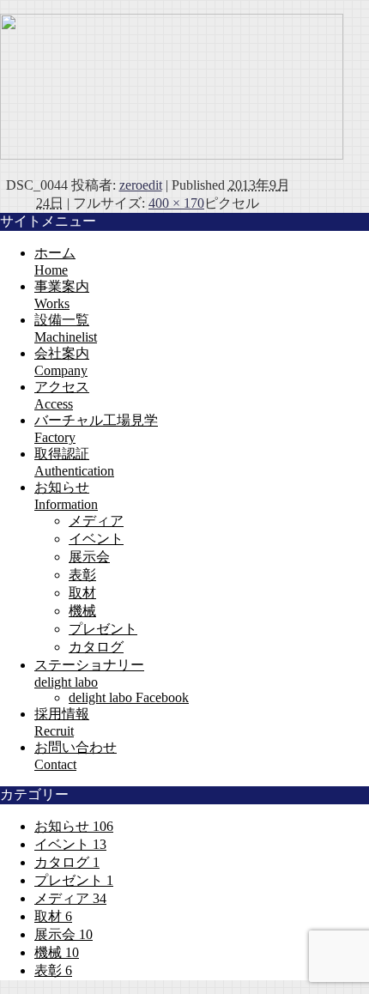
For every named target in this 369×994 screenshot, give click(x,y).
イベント (96, 538)
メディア (96, 520)
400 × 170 (176, 203)
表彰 (82, 574)
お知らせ (73, 826)
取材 (82, 592)
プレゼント (103, 628)
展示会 (89, 556)
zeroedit (140, 185)
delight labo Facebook (129, 697)
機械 (82, 610)
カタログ (96, 646)
